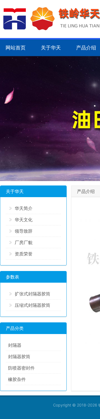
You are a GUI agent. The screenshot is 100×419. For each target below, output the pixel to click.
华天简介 (23, 208)
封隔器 (14, 345)
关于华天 (51, 48)
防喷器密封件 (21, 368)
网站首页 (16, 48)
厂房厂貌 (23, 242)
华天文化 (23, 219)
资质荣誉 (23, 254)
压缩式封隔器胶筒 (32, 305)
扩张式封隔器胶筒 (32, 294)
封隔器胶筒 (19, 356)
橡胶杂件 (17, 379)
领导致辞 (23, 231)
